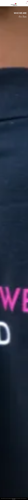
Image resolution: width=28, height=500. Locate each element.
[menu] (26, 3)
